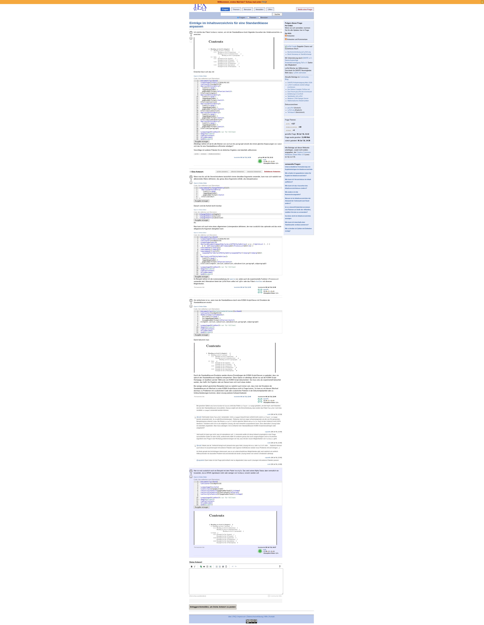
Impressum (241, 617)
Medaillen (259, 9)
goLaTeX (291, 108)
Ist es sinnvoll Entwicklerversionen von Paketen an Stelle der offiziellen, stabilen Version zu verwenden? (298, 209)
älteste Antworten (237, 172)
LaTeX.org (291, 110)
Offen (270, 9)
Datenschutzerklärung (255, 617)
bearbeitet (242, 157)
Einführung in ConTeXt (295, 94)
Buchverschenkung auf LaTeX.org (299, 52)
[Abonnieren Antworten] (286, 35)
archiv (197, 154)
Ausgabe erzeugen (201, 141)
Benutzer (247, 9)
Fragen (225, 9)
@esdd (198, 417)
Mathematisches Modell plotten (298, 101)
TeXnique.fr (291, 112)
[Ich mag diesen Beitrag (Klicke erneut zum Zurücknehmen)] (190, 32)
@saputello (200, 460)
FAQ (234, 617)
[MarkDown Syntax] (280, 566)
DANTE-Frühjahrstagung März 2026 (300, 82)
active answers (222, 172)
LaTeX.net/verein (300, 73)
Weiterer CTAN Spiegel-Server (298, 98)
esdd (264, 159)
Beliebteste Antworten (272, 172)
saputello (265, 289)
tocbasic (203, 154)
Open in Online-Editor (200, 76)
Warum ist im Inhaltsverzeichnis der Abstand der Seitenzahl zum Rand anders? (298, 200)
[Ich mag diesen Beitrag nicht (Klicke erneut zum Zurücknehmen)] (190, 38)
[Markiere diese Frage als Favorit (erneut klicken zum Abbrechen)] (190, 41)
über (229, 617)
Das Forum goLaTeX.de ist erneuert (300, 92)
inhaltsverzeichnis (214, 154)
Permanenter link (199, 287)
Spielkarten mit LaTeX (295, 96)
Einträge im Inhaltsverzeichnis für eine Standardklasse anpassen (228, 24)
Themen (236, 9)
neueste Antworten (254, 172)
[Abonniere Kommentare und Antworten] (286, 39)
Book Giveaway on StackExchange (299, 54)
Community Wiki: (276, 596)
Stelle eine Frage (305, 9)
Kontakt (272, 617)
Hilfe (266, 617)
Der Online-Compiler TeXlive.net (299, 89)
